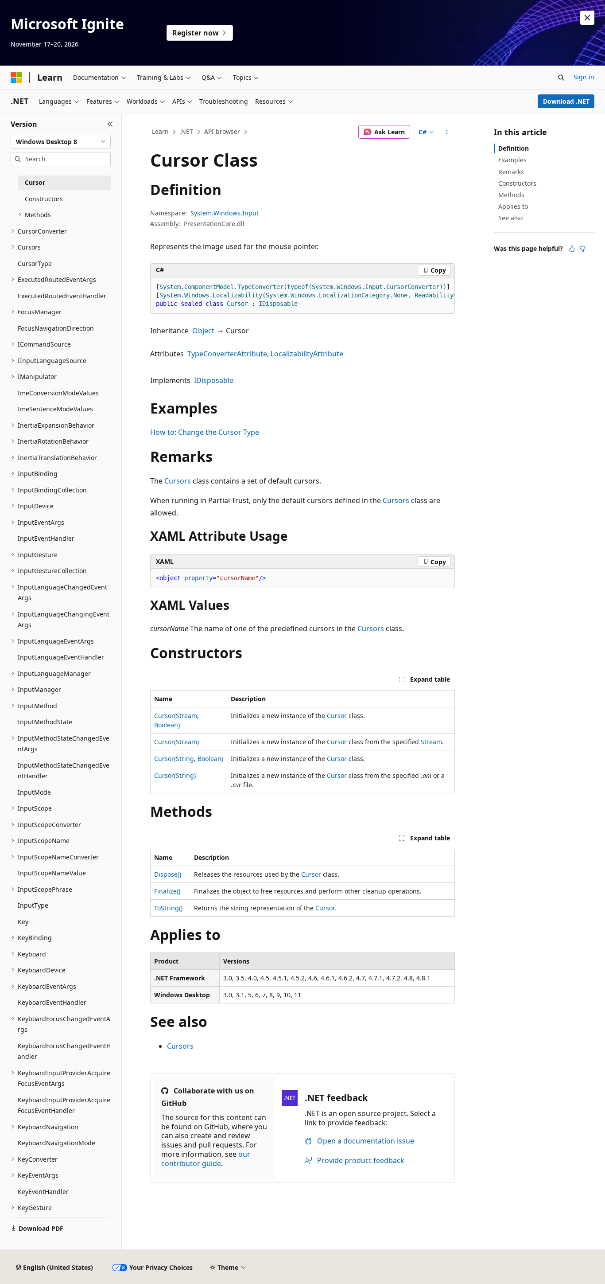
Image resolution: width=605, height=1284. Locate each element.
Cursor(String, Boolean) (188, 758)
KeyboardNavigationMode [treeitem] (56, 1143)
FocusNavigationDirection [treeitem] (56, 328)
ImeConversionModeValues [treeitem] (58, 393)
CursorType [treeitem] (35, 263)
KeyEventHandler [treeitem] (43, 1191)
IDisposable (213, 380)
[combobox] (61, 142)
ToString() (168, 908)
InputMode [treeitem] (34, 792)
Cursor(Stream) (176, 742)
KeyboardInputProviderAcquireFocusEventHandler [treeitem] (64, 1105)
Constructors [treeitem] (44, 199)
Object (203, 331)
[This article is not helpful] (582, 248)
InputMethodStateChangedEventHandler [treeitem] (63, 771)
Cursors (177, 481)
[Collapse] (110, 124)
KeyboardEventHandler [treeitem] (52, 1002)
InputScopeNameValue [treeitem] (52, 873)
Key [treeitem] (23, 921)
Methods (511, 195)
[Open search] (561, 78)
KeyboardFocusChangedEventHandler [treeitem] (64, 1051)
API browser (222, 131)
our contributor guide (205, 1158)
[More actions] (447, 132)
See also (510, 218)
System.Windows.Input (224, 213)
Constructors (517, 183)
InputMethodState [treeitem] (45, 722)
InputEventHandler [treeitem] (46, 538)
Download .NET (566, 101)
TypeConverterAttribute (227, 354)
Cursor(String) (175, 775)
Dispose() (167, 874)
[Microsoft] (16, 77)
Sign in (584, 77)
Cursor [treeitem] (35, 182)
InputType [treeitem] (33, 905)
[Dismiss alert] (587, 18)
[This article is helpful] (571, 248)
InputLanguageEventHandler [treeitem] (61, 657)
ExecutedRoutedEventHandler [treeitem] (62, 296)
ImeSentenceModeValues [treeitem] (55, 409)
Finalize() (167, 891)
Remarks (511, 172)
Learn (160, 131)
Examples (512, 160)
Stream (431, 742)
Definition (513, 148)
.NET (186, 131)
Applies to (513, 206)
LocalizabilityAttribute (307, 354)
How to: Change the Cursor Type (204, 432)
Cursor (337, 715)
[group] (302, 295)
